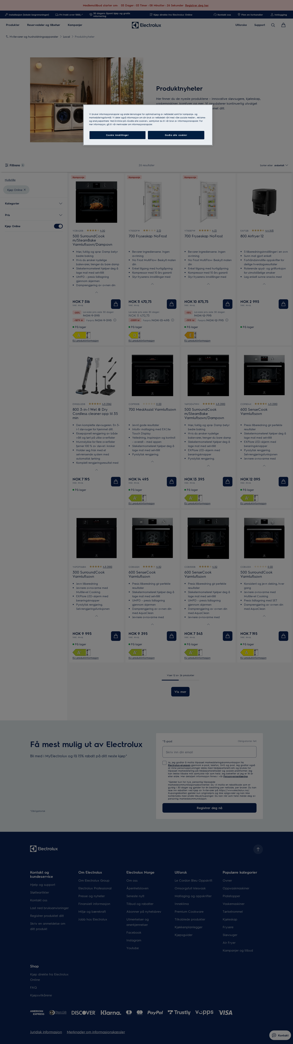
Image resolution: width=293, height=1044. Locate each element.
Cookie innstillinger (117, 135)
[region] (148, 124)
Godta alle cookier (176, 135)
